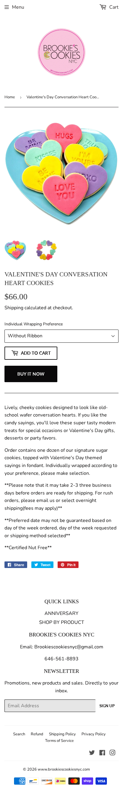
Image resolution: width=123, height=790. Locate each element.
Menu (18, 7)
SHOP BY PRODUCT (61, 622)
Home (9, 97)
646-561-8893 (61, 659)
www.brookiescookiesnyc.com (64, 769)
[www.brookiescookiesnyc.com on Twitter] (92, 753)
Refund (37, 734)
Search (19, 734)
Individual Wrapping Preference (33, 324)
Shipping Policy (62, 734)
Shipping (13, 307)
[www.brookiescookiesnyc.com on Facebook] (102, 753)
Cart (113, 7)
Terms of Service (59, 740)
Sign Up (107, 705)
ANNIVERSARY (61, 613)
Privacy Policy (94, 734)
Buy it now (30, 373)
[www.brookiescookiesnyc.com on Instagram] (113, 753)
